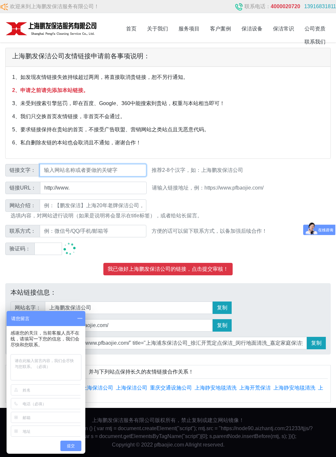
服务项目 (189, 28)
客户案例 (220, 28)
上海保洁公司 (97, 388)
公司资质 (315, 28)
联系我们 (315, 42)
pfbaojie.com (169, 445)
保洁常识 (283, 28)
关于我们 (157, 28)
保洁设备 (252, 28)
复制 (222, 307)
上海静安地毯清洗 (216, 388)
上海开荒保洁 (255, 388)
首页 (131, 28)
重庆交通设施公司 (171, 388)
